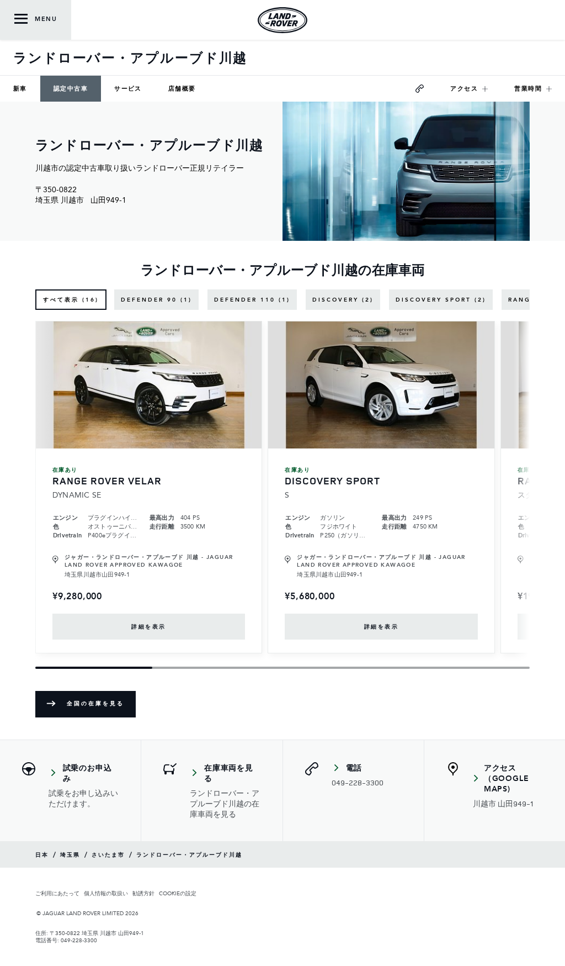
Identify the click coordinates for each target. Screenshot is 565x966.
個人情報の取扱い (106, 893)
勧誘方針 (143, 893)
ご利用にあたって (57, 893)
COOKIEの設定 (177, 893)
